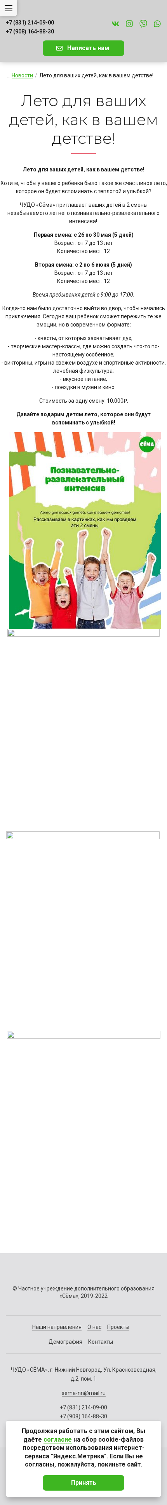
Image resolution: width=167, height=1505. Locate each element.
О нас (94, 1327)
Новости (22, 75)
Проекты (118, 1327)
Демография (65, 1342)
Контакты (100, 1342)
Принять (83, 1482)
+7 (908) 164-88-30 (30, 31)
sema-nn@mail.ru (84, 1393)
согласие (57, 1439)
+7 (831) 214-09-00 (30, 22)
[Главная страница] (83, 8)
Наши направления (57, 1327)
